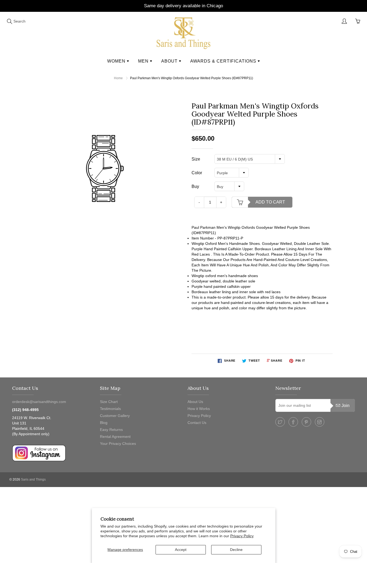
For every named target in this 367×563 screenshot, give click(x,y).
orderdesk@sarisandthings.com (39, 401)
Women (117, 61)
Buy (195, 186)
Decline (236, 549)
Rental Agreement (115, 436)
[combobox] (249, 159)
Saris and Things (33, 479)
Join (345, 405)
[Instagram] (319, 422)
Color (197, 172)
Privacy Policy (242, 536)
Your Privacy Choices (118, 443)
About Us (195, 401)
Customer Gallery (115, 415)
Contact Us (197, 422)
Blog (103, 422)
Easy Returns (111, 429)
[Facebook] (293, 422)
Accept (180, 549)
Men (144, 61)
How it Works (199, 408)
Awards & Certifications (224, 61)
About (170, 61)
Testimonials (110, 408)
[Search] (9, 21)
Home (118, 78)
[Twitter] (280, 422)
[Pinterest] (306, 422)
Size (196, 159)
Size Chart (109, 401)
